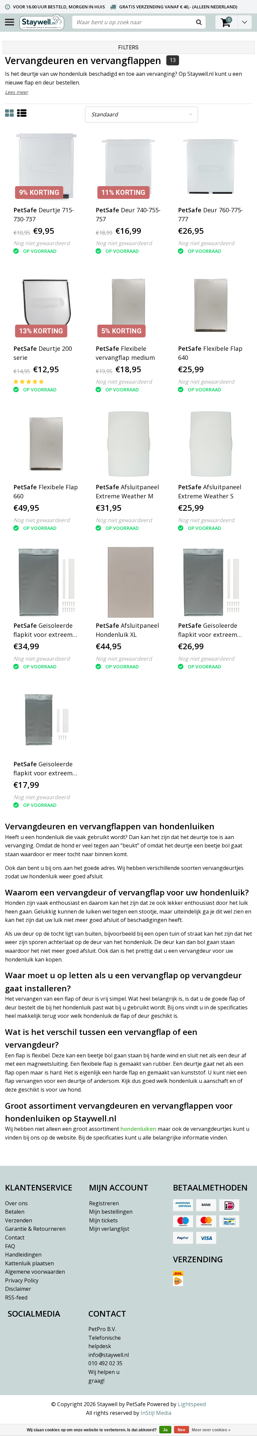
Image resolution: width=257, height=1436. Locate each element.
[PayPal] (183, 1238)
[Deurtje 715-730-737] (46, 166)
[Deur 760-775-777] (211, 166)
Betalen (14, 1211)
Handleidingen (23, 1254)
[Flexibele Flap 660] (46, 443)
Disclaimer (18, 1288)
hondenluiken (138, 1129)
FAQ (10, 1246)
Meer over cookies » (211, 1430)
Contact (14, 1237)
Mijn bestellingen (111, 1211)
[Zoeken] (199, 22)
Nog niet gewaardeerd (41, 243)
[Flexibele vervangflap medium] (128, 305)
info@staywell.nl (108, 1355)
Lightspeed (192, 1404)
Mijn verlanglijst (109, 1228)
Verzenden (18, 1220)
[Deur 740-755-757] (128, 166)
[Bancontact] (229, 1221)
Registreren (104, 1203)
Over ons (16, 1203)
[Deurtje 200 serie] (46, 305)
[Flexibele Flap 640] (211, 305)
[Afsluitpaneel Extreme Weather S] (211, 443)
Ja (165, 1430)
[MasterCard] (206, 1221)
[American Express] (183, 1205)
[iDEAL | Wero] (229, 1205)
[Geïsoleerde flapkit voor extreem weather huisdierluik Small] (46, 720)
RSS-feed (16, 1297)
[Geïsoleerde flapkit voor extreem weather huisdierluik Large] (46, 582)
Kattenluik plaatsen (29, 1263)
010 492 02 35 (105, 1372)
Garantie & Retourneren (35, 1228)
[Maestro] (183, 1221)
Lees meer (16, 92)
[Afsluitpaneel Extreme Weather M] (128, 443)
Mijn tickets (103, 1220)
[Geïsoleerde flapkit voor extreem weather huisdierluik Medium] (211, 582)
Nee (181, 1430)
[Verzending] (212, 1281)
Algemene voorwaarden (35, 1271)
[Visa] (206, 1238)
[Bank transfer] (206, 1205)
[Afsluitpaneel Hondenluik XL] (128, 582)
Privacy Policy (21, 1280)
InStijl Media (156, 1413)
